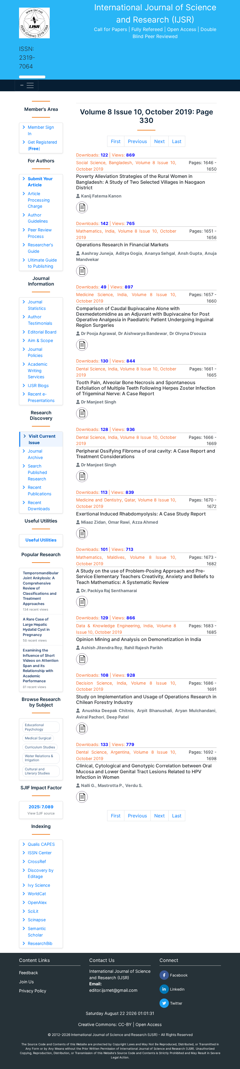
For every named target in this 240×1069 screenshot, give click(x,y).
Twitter (175, 1003)
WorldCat (37, 893)
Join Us (26, 981)
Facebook (178, 975)
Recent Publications (40, 490)
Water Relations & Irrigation (39, 758)
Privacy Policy (32, 990)
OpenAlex (37, 902)
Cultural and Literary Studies (37, 771)
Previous (137, 141)
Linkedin (176, 989)
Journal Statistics (37, 305)
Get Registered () (42, 145)
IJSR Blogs (38, 385)
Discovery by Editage (41, 873)
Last (176, 141)
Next (159, 141)
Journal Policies (35, 352)
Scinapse (37, 919)
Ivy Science (39, 885)
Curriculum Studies (40, 747)
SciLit (33, 911)
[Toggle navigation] (26, 85)
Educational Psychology (34, 727)
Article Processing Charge (39, 200)
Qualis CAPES (41, 844)
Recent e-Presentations (41, 397)
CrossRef (37, 861)
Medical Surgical (38, 738)
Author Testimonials (40, 320)
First (116, 141)
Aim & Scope (40, 340)
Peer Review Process (40, 233)
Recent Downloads (39, 505)
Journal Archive (35, 454)
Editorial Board (42, 331)
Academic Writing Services (37, 370)
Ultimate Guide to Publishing (42, 263)
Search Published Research (37, 472)
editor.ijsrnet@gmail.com (113, 990)
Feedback (28, 972)
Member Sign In (41, 130)
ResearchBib (40, 943)
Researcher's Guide (40, 248)
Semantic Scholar (37, 931)
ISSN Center (40, 852)
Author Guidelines (38, 218)
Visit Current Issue (42, 439)
